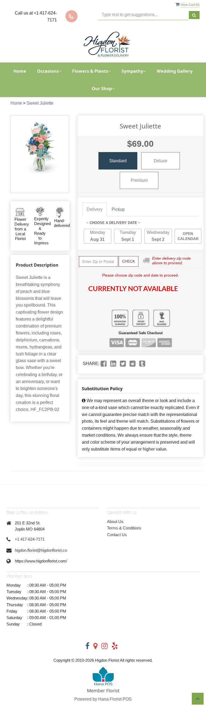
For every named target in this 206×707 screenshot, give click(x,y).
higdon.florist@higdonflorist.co (41, 550)
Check (128, 261)
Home (19, 71)
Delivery (94, 209)
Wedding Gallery (175, 71)
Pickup (118, 209)
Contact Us (117, 534)
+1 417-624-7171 (30, 539)
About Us (115, 521)
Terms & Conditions (124, 528)
